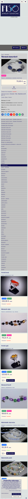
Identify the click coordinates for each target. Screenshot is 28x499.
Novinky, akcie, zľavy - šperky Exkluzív (11, 119)
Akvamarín (4, 148)
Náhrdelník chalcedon (8, 422)
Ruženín (3, 246)
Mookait (3, 219)
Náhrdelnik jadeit (6, 458)
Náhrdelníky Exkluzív (7, 123)
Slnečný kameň (5, 253)
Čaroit (3, 163)
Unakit (3, 265)
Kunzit (3, 196)
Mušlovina (4, 223)
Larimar (3, 205)
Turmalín (3, 259)
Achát (2, 146)
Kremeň (3, 192)
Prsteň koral (5, 272)
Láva (2, 209)
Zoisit (2, 269)
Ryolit (3, 248)
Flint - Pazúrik (5, 167)
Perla (2, 234)
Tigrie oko (4, 257)
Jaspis (2, 186)
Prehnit (3, 238)
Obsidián (3, 227)
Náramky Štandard (6, 129)
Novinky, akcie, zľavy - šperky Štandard (11, 121)
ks (4, 380)
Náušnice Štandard (6, 134)
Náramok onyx (5, 309)
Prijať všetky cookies (16, 494)
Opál (2, 232)
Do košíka (11, 380)
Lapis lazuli (4, 202)
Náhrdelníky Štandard (7, 125)
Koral (2, 190)
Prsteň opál (4, 346)
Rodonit (3, 242)
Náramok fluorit (6, 385)
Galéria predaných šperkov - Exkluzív (11, 144)
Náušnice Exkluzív (6, 132)
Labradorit (4, 200)
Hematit (3, 173)
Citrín (2, 161)
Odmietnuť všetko (16, 496)
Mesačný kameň (5, 217)
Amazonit (3, 150)
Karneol (3, 188)
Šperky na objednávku (7, 142)
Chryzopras (4, 182)
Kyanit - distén (5, 198)
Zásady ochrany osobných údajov (15, 490)
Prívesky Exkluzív (5, 136)
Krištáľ (3, 194)
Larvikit (3, 207)
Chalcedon (4, 177)
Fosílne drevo (5, 171)
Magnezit (3, 213)
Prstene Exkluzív (5, 140)
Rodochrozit (4, 240)
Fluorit (3, 169)
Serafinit (3, 250)
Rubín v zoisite (5, 244)
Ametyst (3, 152)
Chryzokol (4, 179)
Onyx (2, 230)
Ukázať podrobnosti (4, 493)
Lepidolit (3, 211)
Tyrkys (3, 263)
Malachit (3, 215)
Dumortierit (4, 165)
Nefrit (3, 225)
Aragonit (3, 157)
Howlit (3, 175)
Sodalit (3, 255)
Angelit (3, 154)
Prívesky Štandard (6, 138)
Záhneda (3, 267)
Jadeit (2, 184)
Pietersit (3, 236)
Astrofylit (4, 159)
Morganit (3, 221)
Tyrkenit (3, 261)
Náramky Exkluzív (6, 127)
